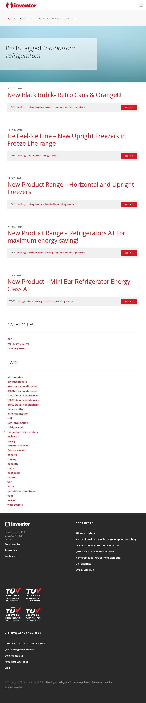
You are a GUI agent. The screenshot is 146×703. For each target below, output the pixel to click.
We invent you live (18, 343)
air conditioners (17, 382)
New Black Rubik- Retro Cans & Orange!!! (64, 95)
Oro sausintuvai (85, 569)
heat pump (13, 473)
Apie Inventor (13, 544)
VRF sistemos (83, 563)
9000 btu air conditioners (22, 391)
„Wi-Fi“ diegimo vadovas (19, 649)
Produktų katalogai (16, 661)
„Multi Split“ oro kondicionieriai (95, 551)
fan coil (11, 477)
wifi (9, 418)
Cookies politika (13, 687)
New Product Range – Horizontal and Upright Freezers (70, 188)
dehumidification (17, 413)
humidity (12, 463)
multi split (13, 436)
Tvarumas (11, 550)
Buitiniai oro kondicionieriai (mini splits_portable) (106, 539)
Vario (10, 486)
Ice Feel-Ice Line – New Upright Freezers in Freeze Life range (66, 139)
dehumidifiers (16, 409)
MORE (128, 107)
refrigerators (35, 107)
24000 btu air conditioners (23, 404)
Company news (16, 348)
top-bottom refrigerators (70, 107)
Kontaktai (10, 556)
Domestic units (16, 450)
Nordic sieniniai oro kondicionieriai (97, 545)
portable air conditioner (22, 491)
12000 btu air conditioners (23, 395)
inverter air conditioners (22, 386)
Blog (7, 667)
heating (12, 454)
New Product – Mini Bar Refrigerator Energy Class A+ (68, 285)
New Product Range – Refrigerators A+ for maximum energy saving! (66, 236)
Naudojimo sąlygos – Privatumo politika (68, 682)
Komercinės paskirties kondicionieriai (98, 557)
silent (10, 468)
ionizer (11, 500)
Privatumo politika (102, 682)
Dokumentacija (14, 655)
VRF (9, 482)
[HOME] (9, 18)
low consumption (17, 422)
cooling (21, 107)
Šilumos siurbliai (86, 533)
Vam (10, 495)
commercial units (17, 445)
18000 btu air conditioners (23, 400)
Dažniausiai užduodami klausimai (25, 643)
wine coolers (15, 504)
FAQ (9, 339)
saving (49, 107)
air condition (15, 377)
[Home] (21, 5)
